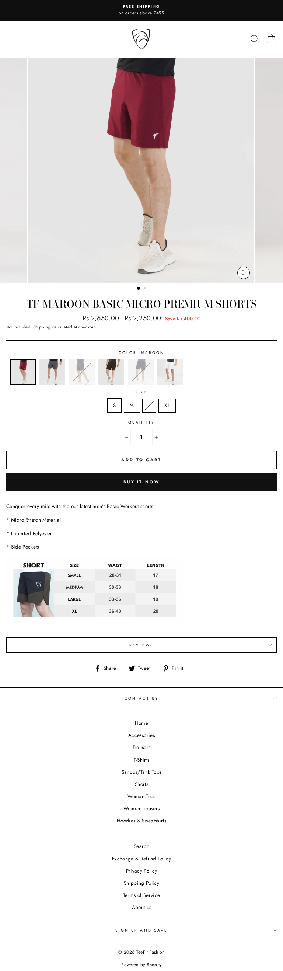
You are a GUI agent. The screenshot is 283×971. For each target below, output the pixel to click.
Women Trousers (141, 808)
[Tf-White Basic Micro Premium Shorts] (170, 383)
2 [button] (145, 289)
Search (141, 846)
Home (141, 723)
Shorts (141, 784)
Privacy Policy (141, 870)
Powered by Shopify (141, 964)
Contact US (141, 698)
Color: (142, 352)
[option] (141, 10)
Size (141, 392)
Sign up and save (141, 930)
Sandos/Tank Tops (141, 772)
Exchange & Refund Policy (141, 858)
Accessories (141, 735)
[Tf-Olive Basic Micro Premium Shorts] (111, 383)
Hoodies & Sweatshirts (141, 820)
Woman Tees (141, 796)
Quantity (141, 422)
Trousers (142, 747)
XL (167, 405)
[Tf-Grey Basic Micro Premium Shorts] (52, 383)
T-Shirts (142, 759)
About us (141, 907)
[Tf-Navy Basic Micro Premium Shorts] (82, 383)
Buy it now (141, 482)
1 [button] (139, 288)
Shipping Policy (141, 883)
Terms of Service (141, 895)
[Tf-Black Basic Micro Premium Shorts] (141, 383)
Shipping (42, 327)
